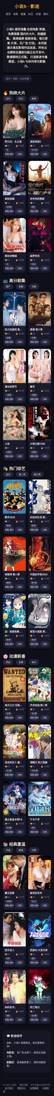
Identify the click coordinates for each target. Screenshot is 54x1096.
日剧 (34, 286)
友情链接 (34, 1088)
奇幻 (34, 662)
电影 (15, 14)
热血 (8, 662)
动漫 (38, 14)
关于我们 (9, 1088)
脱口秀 (37, 474)
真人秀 (22, 474)
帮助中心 (21, 1088)
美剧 (21, 286)
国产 (8, 286)
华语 (8, 850)
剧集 (23, 14)
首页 (8, 14)
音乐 (8, 474)
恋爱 (21, 662)
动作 (8, 98)
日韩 (34, 850)
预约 (45, 14)
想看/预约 (9, 154)
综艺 (30, 14)
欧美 (21, 850)
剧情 (34, 98)
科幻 (21, 98)
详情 (20, 154)
